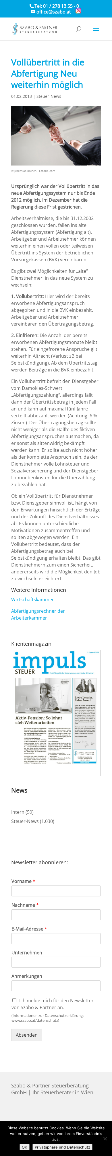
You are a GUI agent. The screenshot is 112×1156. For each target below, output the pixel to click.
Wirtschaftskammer (32, 599)
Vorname (23, 881)
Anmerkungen (26, 976)
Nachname (25, 905)
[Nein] (105, 1138)
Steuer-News (48, 96)
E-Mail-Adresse (29, 929)
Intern (17, 812)
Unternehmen (26, 953)
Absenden (27, 1035)
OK (24, 1147)
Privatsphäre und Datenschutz (62, 1147)
